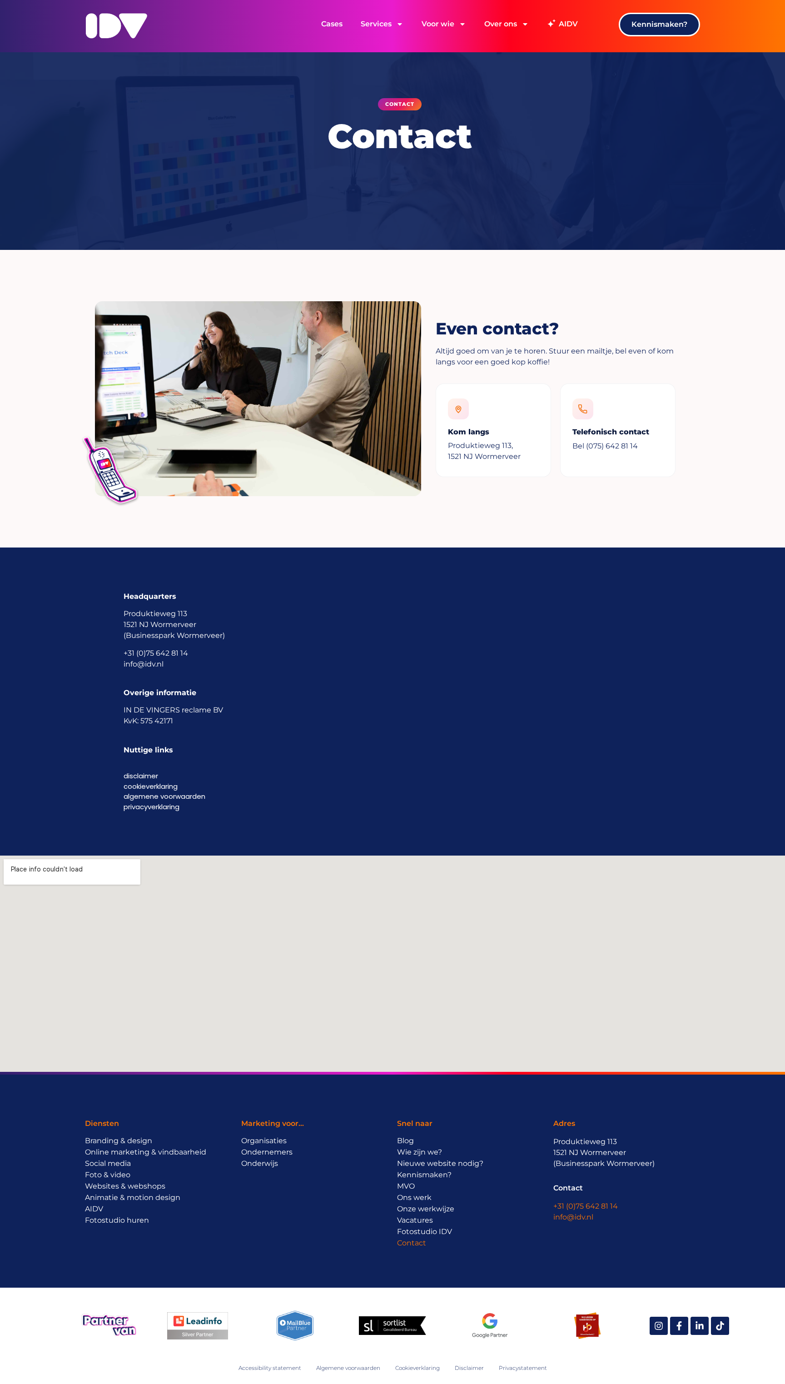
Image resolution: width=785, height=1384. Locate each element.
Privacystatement (523, 1367)
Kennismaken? (424, 1174)
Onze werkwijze (425, 1209)
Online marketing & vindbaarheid (145, 1152)
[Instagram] (659, 1326)
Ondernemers (267, 1152)
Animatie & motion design (132, 1197)
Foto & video (107, 1174)
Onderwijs (259, 1163)
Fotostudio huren (117, 1220)
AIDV (94, 1209)
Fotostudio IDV (424, 1231)
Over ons (500, 24)
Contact (411, 1243)
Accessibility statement (269, 1367)
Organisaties (264, 1140)
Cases (332, 24)
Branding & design (118, 1140)
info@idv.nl (573, 1217)
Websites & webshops (125, 1186)
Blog (405, 1140)
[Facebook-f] (679, 1326)
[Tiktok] (720, 1326)
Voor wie (438, 24)
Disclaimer (469, 1367)
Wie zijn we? (419, 1152)
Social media (108, 1163)
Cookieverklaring (417, 1367)
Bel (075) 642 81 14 (605, 446)
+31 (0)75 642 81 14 (585, 1206)
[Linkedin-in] (700, 1326)
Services (376, 24)
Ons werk (414, 1197)
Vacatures (415, 1220)
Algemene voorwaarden (348, 1367)
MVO (406, 1186)
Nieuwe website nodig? (440, 1163)
